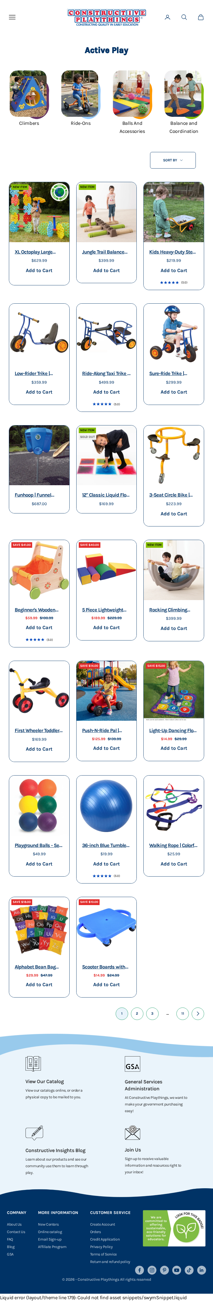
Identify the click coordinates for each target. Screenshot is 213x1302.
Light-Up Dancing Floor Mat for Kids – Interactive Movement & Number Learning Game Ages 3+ (173, 731)
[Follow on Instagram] (152, 1270)
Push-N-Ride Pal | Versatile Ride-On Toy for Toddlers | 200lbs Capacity (104, 731)
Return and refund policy (110, 1261)
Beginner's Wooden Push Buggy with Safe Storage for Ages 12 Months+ (38, 610)
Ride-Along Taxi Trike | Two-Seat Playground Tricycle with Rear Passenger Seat (105, 374)
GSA (10, 1254)
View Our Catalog (45, 1081)
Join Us (133, 1150)
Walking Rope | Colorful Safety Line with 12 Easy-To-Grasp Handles (173, 846)
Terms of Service (103, 1254)
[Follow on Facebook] (139, 1270)
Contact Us (16, 1231)
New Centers (48, 1224)
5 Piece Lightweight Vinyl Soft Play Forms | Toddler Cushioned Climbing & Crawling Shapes (105, 610)
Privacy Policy (101, 1246)
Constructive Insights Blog (55, 1150)
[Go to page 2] (198, 1014)
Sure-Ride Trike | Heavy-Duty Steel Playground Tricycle (169, 374)
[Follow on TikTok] (189, 1270)
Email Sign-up (49, 1239)
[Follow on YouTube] (176, 1270)
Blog (11, 1246)
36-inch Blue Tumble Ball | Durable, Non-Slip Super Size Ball (106, 846)
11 (182, 1013)
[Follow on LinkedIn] (201, 1270)
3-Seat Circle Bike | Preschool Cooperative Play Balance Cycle (172, 495)
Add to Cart (39, 270)
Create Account (102, 1224)
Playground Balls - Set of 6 (38, 846)
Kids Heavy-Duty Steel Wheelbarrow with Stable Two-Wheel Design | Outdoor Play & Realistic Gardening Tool (173, 252)
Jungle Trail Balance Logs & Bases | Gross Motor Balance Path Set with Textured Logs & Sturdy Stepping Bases (106, 252)
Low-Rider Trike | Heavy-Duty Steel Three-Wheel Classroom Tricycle (34, 374)
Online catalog (50, 1231)
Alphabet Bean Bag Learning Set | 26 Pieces (35, 967)
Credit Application (105, 1239)
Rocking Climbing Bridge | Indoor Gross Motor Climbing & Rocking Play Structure (173, 610)
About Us (14, 1224)
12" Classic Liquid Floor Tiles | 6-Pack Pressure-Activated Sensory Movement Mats (106, 495)
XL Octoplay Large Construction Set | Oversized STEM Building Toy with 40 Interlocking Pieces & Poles (37, 252)
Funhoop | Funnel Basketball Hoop (33, 495)
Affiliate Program (52, 1246)
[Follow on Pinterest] (164, 1270)
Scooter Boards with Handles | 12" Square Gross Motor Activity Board (103, 967)
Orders (95, 1231)
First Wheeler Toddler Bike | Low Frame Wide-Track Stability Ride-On (37, 731)
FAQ (10, 1239)
